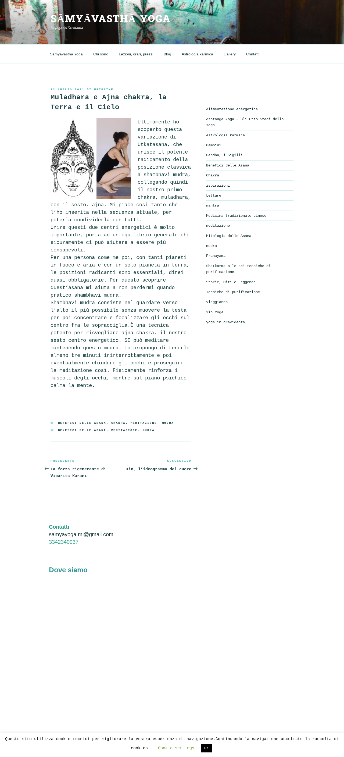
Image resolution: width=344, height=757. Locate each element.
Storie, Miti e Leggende (231, 282)
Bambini (213, 145)
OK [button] (206, 748)
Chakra (118, 423)
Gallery (230, 54)
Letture (213, 195)
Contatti (252, 54)
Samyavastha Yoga (66, 54)
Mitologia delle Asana (228, 236)
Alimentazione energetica (232, 109)
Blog (167, 54)
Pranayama (215, 256)
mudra (168, 423)
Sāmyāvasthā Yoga (111, 19)
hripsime (103, 89)
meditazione (144, 423)
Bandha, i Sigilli (224, 155)
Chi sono (100, 54)
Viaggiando (217, 302)
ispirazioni (218, 185)
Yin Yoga (214, 312)
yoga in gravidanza (225, 322)
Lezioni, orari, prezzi (136, 54)
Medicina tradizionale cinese (236, 216)
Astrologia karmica (197, 54)
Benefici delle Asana (82, 423)
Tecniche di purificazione (233, 292)
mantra (212, 205)
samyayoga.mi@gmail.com (81, 534)
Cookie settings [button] (176, 748)
